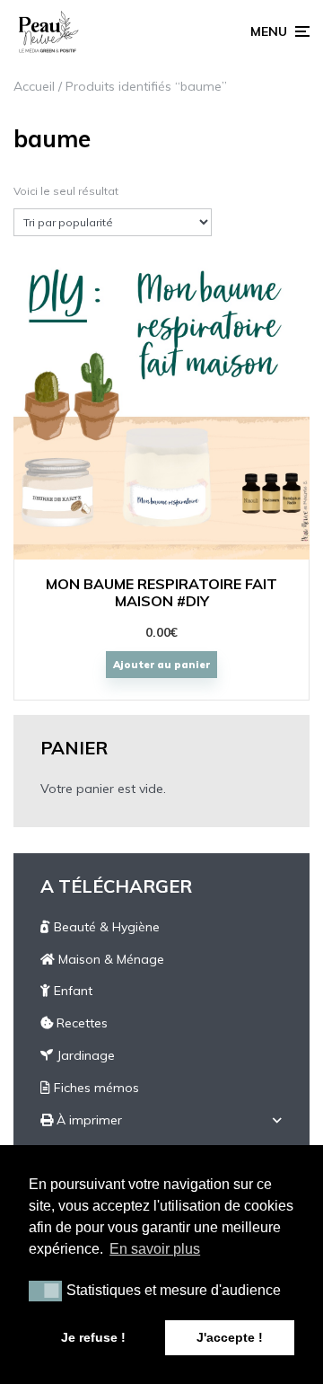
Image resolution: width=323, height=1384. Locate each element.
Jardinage (84, 1055)
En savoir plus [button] (154, 1248)
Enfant (71, 991)
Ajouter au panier (161, 664)
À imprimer (87, 1120)
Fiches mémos (94, 1088)
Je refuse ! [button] (93, 1337)
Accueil (34, 86)
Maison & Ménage (109, 959)
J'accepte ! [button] (229, 1337)
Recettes (80, 1023)
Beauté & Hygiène (105, 927)
